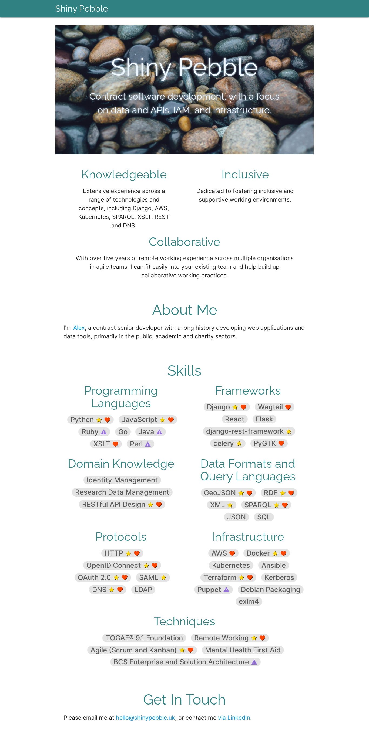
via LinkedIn (234, 717)
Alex (79, 327)
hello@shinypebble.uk (145, 717)
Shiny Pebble (81, 8)
